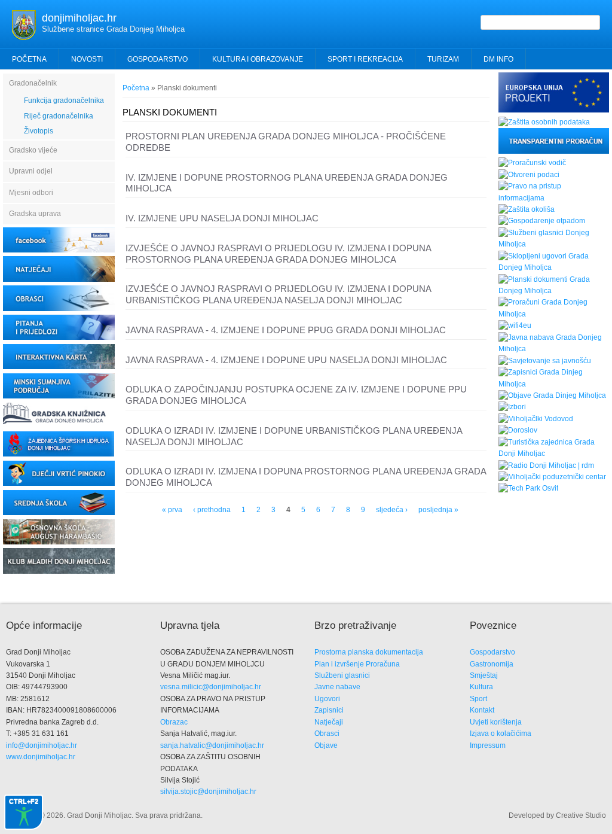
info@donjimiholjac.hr (41, 745)
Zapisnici (329, 710)
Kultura (481, 687)
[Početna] (24, 38)
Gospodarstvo (492, 652)
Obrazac (174, 722)
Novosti (87, 59)
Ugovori (327, 699)
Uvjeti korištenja (496, 722)
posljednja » (438, 510)
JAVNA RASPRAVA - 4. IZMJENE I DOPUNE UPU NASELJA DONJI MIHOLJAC (286, 360)
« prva (172, 510)
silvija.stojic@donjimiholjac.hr (208, 791)
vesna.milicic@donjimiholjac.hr (210, 687)
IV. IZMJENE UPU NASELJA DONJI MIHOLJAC (222, 218)
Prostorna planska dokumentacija (368, 652)
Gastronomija (491, 664)
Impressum (488, 745)
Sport (478, 699)
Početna (29, 59)
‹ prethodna (212, 510)
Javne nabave (337, 687)
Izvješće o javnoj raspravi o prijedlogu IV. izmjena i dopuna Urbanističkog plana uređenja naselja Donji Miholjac (278, 294)
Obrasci (326, 733)
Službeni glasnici (342, 675)
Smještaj (484, 675)
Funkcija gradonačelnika (64, 100)
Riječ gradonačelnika (58, 116)
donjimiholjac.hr (79, 18)
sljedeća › (392, 510)
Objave (326, 745)
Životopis (38, 131)
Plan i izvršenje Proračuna (357, 664)
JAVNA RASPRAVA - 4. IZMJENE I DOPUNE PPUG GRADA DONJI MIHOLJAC (286, 330)
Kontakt (482, 710)
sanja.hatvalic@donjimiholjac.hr (212, 745)
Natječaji (328, 722)
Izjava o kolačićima (500, 733)
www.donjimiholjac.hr (40, 757)
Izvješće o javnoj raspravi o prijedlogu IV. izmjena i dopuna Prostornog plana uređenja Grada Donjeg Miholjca (278, 253)
